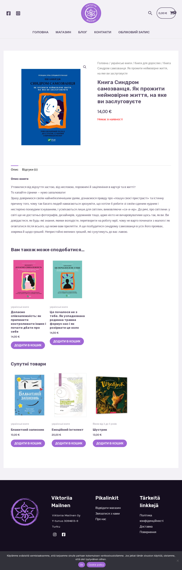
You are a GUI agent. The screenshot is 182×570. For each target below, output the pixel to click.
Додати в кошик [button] (27, 345)
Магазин (63, 32)
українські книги (121, 63)
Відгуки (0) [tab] (30, 169)
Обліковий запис (134, 32)
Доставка (146, 526)
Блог (82, 32)
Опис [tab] (14, 169)
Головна (41, 32)
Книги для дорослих (148, 63)
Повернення (148, 532)
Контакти (102, 32)
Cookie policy (96, 564)
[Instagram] (18, 13)
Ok (81, 564)
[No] (177, 560)
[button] (150, 13)
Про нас (100, 519)
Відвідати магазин (108, 508)
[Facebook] (8, 13)
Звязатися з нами (107, 513)
